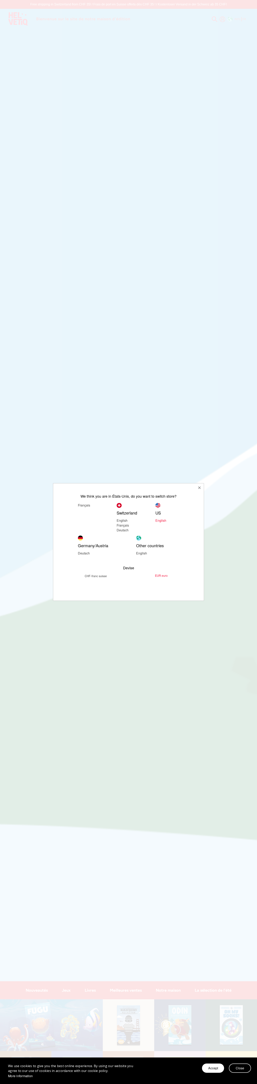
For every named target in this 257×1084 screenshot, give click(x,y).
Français (84, 505)
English (141, 553)
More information (20, 1076)
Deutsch (122, 530)
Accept (213, 1068)
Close (240, 1068)
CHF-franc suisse (96, 576)
